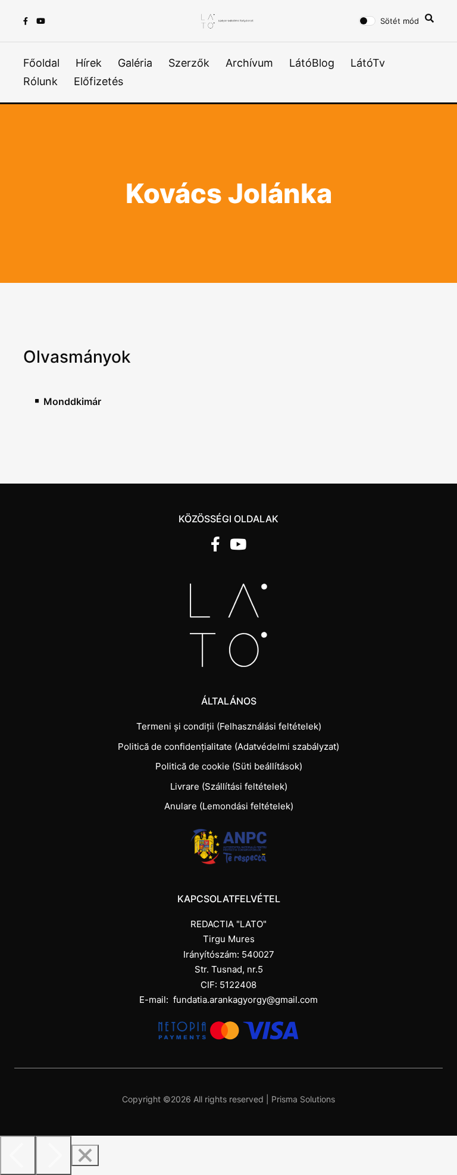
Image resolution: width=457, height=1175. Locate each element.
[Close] (85, 1155)
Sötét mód (399, 21)
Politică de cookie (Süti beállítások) (228, 766)
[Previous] (18, 1155)
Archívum (249, 63)
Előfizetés (98, 81)
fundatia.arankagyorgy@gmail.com (245, 999)
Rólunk (40, 81)
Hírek (89, 63)
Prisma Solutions (303, 1099)
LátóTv (367, 63)
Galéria (135, 63)
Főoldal (41, 63)
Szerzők (188, 63)
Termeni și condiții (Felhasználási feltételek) (228, 726)
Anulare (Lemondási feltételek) (228, 806)
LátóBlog (311, 63)
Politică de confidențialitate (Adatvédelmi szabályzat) (228, 746)
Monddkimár (72, 401)
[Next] (53, 1155)
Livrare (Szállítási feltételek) (228, 786)
